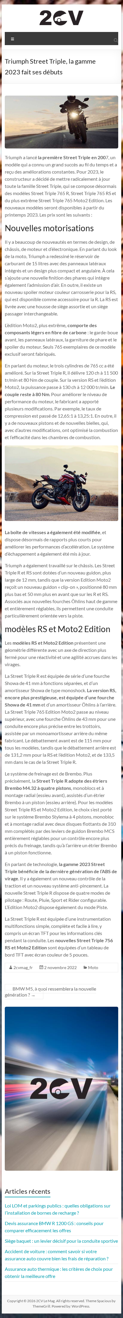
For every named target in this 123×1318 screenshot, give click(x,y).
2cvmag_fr (23, 967)
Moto (93, 967)
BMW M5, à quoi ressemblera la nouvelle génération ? (50, 991)
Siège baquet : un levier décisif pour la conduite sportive (61, 1241)
